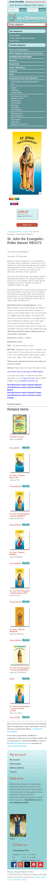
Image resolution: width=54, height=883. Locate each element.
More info (25, 448)
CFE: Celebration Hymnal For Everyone (26, 53)
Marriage (14, 105)
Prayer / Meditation (17, 67)
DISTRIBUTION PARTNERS (20, 57)
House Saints (14, 35)
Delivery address (17, 768)
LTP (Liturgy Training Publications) (24, 82)
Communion (16, 101)
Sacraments (14, 64)
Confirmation (16, 103)
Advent (14, 88)
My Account (18, 5)
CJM (13, 84)
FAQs (34, 5)
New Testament (17, 116)
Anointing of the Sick (19, 96)
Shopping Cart (27, 5)
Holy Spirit (15, 122)
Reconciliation (16, 110)
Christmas (15, 90)
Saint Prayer (14, 41)
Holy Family (15, 120)
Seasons (13, 60)
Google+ (24, 880)
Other (11, 74)
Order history (15, 764)
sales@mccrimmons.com (35, 2)
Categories (11, 232)
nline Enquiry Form (21, 850)
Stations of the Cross (19, 124)
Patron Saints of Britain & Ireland (22, 38)
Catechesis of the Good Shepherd (23, 78)
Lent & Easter (16, 92)
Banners (19, 232)
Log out (13, 772)
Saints (26, 232)
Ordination (15, 107)
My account (15, 760)
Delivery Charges (13, 872)
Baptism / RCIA (17, 98)
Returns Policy (27, 872)
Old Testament (17, 113)
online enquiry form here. (17, 746)
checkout (42, 9)
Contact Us (40, 5)
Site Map (16, 880)
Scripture (13, 71)
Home (12, 5)
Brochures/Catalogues (18, 50)
